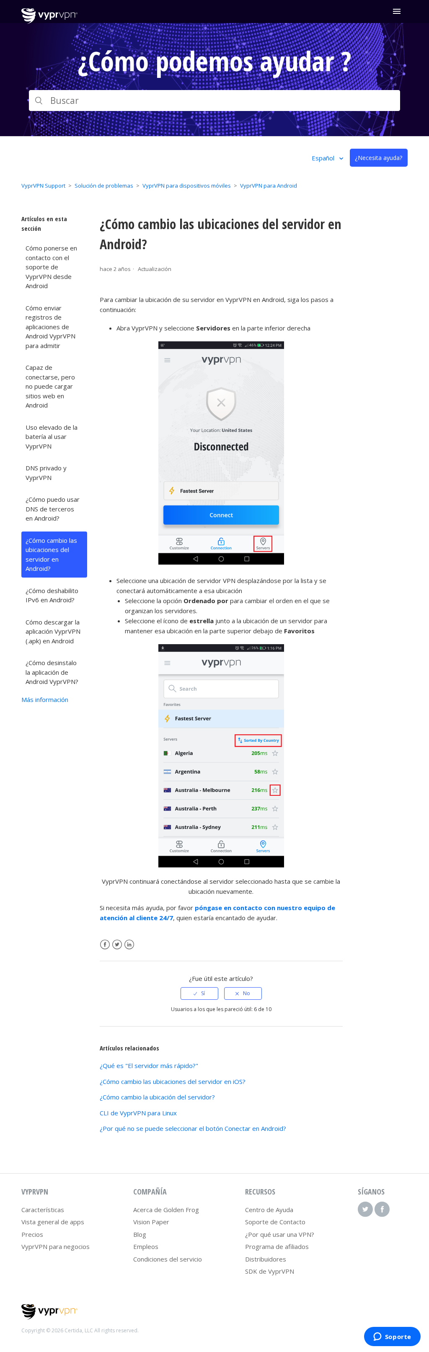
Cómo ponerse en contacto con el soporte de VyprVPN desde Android (51, 267)
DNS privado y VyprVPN (46, 473)
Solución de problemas (104, 185)
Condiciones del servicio (167, 1259)
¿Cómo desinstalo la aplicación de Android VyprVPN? (52, 672)
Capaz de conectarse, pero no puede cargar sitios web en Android (50, 386)
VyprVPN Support (43, 185)
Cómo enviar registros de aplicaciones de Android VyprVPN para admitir (50, 327)
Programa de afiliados (277, 1246)
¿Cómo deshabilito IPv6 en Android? (52, 595)
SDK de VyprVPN (269, 1271)
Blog (139, 1234)
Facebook (105, 944)
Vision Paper (151, 1222)
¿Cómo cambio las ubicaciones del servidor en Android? (51, 554)
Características (42, 1209)
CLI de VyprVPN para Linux (138, 1113)
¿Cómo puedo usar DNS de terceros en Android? (53, 508)
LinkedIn (129, 944)
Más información (44, 699)
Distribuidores (265, 1259)
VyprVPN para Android (268, 185)
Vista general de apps (52, 1222)
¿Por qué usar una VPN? (279, 1234)
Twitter (117, 944)
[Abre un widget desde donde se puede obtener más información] (392, 1337)
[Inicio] (49, 21)
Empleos (145, 1246)
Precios (32, 1234)
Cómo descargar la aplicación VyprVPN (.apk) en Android (53, 631)
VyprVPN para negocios (55, 1246)
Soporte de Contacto (275, 1222)
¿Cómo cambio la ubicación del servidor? (157, 1097)
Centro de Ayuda (269, 1209)
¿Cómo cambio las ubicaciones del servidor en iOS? (173, 1081)
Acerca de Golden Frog (166, 1209)
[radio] (199, 993)
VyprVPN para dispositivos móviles (186, 185)
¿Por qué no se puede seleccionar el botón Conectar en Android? (193, 1128)
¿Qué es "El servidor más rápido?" (149, 1065)
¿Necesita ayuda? (378, 158)
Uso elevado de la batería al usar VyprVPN (52, 436)
